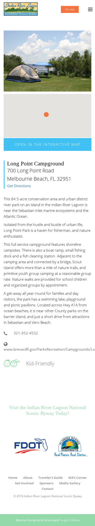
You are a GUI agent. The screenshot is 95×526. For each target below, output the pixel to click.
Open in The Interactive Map (47, 144)
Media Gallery (69, 483)
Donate (70, 9)
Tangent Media (69, 520)
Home (12, 477)
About (27, 477)
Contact (47, 489)
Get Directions (19, 186)
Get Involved (24, 483)
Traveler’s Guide (50, 477)
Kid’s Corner (77, 477)
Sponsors (46, 483)
